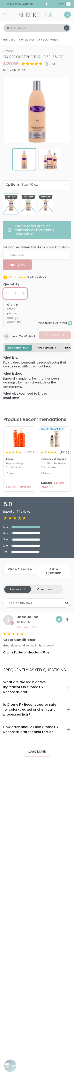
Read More (11, 398)
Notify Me (17, 264)
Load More (37, 751)
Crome (8, 51)
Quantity (11, 284)
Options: (22, 184)
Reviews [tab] (15, 589)
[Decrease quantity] (7, 293)
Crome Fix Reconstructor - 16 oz (26, 652)
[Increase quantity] (23, 293)
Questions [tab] (44, 589)
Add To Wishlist (23, 336)
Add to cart (54, 335)
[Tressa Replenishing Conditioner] (19, 437)
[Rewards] (10, 1066)
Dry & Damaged (48, 39)
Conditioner (26, 39)
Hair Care (9, 39)
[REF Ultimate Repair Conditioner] (55, 437)
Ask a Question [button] (53, 571)
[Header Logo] (36, 14)
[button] (59, 619)
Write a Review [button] (20, 569)
